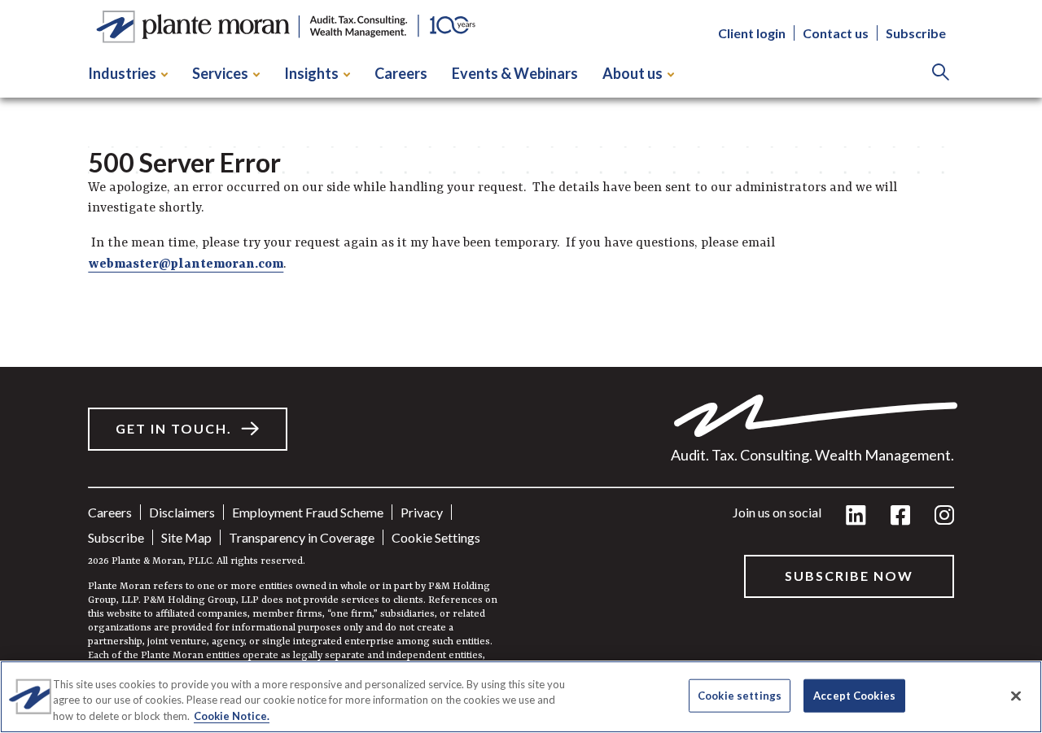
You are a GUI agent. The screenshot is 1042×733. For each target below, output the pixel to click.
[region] (521, 697)
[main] (521, 366)
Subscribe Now (849, 575)
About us (632, 73)
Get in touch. (174, 428)
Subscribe (916, 33)
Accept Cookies (854, 694)
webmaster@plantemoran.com (185, 264)
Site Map (186, 537)
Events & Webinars (515, 73)
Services (220, 73)
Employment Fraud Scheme (307, 512)
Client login (752, 33)
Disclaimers (182, 512)
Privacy (422, 512)
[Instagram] (944, 516)
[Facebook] (900, 516)
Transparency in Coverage (301, 537)
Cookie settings (436, 537)
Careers (400, 73)
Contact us (836, 33)
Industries (122, 73)
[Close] (1016, 695)
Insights (311, 73)
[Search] (940, 73)
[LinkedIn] (856, 516)
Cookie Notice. (231, 715)
